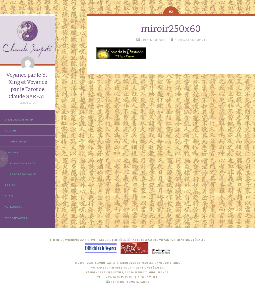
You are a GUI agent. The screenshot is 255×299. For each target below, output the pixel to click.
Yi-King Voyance (22, 163)
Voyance (11, 152)
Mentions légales (191, 240)
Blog (9, 196)
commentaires (138, 281)
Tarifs (10, 185)
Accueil (11, 130)
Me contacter (16, 218)
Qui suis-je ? (19, 141)
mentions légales (149, 267)
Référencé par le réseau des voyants (143, 240)
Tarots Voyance (23, 174)
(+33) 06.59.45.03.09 (19, 119)
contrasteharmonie (190, 40)
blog (120, 281)
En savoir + (14, 207)
